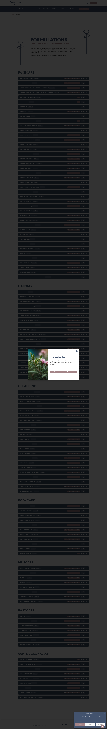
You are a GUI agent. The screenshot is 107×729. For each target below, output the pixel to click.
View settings (100, 724)
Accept (80, 724)
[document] (53, 364)
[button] (104, 713)
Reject (90, 724)
